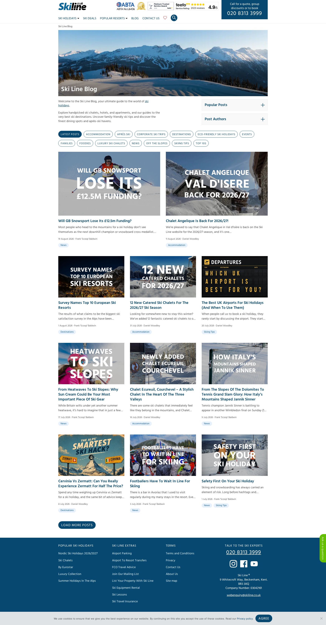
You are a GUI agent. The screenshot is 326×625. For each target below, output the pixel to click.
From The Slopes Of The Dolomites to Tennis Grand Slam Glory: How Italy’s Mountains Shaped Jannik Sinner (233, 394)
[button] (235, 105)
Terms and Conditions (180, 553)
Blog (135, 18)
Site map (171, 581)
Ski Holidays (67, 18)
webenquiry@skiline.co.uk (244, 595)
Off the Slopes (157, 143)
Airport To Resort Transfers (129, 560)
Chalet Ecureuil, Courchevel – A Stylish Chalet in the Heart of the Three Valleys (162, 394)
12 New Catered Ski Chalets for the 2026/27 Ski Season (159, 305)
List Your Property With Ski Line (132, 581)
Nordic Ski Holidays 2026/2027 (78, 553)
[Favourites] (165, 19)
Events (247, 134)
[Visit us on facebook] (244, 564)
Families (67, 143)
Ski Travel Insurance (125, 601)
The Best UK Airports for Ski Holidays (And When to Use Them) (233, 305)
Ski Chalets (65, 560)
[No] (321, 618)
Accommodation (98, 134)
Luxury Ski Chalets (111, 143)
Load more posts (77, 525)
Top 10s (201, 143)
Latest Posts (70, 134)
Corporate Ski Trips (151, 134)
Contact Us (150, 18)
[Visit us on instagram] (233, 564)
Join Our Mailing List (125, 574)
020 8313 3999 (244, 13)
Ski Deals (89, 18)
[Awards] (161, 9)
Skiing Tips (181, 143)
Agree (263, 618)
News (135, 143)
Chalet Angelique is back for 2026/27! (197, 221)
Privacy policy (245, 618)
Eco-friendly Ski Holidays (216, 134)
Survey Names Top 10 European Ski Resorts (87, 305)
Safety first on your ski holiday (228, 481)
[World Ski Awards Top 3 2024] (142, 9)
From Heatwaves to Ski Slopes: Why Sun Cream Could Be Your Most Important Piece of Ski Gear (88, 394)
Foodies (85, 143)
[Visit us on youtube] (254, 564)
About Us (172, 574)
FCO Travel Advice (124, 567)
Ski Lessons (119, 594)
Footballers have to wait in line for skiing (160, 484)
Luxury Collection (69, 574)
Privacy (170, 560)
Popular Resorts (112, 18)
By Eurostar (65, 567)
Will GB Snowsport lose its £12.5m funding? (94, 221)
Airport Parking (122, 553)
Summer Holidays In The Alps (77, 581)
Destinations (181, 134)
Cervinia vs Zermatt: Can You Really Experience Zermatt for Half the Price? (90, 484)
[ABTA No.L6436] (126, 9)
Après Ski (123, 134)
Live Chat (323, 548)
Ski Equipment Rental (126, 588)
